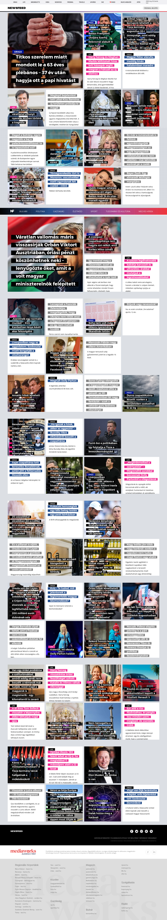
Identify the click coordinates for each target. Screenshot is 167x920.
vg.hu (52, 905)
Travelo (82, 2)
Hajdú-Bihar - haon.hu (23, 892)
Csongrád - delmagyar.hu (25, 881)
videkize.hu (90, 898)
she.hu (124, 874)
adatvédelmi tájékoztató (102, 838)
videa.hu (124, 892)
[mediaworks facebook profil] (147, 852)
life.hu (123, 871)
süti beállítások (133, 838)
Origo (15, 2)
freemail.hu (125, 886)
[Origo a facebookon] (131, 831)
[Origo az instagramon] (141, 831)
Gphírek (93, 2)
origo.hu (53, 892)
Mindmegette (35, 2)
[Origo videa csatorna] (146, 831)
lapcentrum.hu (127, 895)
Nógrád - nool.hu (21, 904)
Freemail (70, 2)
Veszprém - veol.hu (57, 868)
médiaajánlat (152, 838)
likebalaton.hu (91, 881)
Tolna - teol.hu (20, 913)
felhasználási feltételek (119, 838)
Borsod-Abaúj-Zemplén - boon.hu (28, 878)
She (102, 2)
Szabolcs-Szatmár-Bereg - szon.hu (28, 910)
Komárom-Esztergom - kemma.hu (28, 901)
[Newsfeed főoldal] (17, 831)
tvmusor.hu (90, 901)
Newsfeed (58, 2)
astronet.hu (90, 869)
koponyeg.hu (126, 889)
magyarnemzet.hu (57, 883)
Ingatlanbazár (126, 2)
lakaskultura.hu (92, 875)
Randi (113, 2)
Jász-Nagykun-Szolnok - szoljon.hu (28, 898)
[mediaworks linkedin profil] (154, 852)
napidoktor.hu (91, 883)
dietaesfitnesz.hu (92, 892)
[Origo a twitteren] (136, 831)
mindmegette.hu (92, 886)
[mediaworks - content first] (23, 852)
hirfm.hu (124, 911)
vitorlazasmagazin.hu (94, 895)
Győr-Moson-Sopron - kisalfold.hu (28, 889)
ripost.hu (124, 865)
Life (24, 2)
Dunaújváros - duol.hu (23, 883)
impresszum (143, 838)
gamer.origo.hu (92, 878)
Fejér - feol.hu (20, 886)
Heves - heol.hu (21, 895)
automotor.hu (91, 872)
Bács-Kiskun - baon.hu (24, 869)
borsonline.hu (91, 914)
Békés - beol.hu (21, 875)
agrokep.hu (54, 908)
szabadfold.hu (55, 886)
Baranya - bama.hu (22, 872)
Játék (138, 2)
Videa (47, 2)
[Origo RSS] (151, 831)
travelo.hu (90, 889)
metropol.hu (126, 868)
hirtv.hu (53, 889)
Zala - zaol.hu (55, 871)
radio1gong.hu (127, 908)
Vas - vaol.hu (55, 865)
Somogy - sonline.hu (23, 907)
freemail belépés (151, 8)
